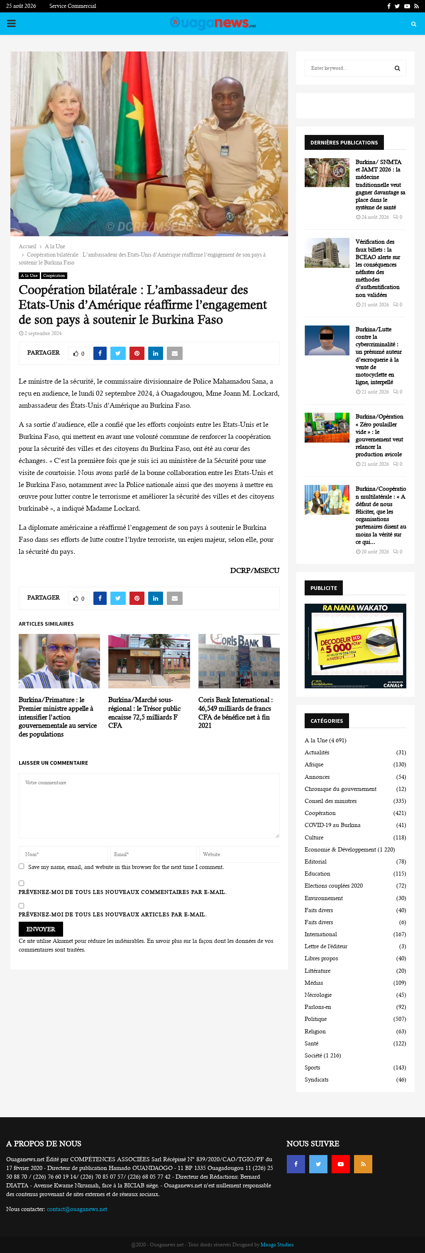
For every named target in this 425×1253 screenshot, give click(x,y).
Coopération (54, 275)
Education (317, 873)
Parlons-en (318, 1006)
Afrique (314, 764)
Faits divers (319, 910)
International (321, 934)
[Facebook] (296, 1164)
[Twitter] (318, 1164)
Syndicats (316, 1079)
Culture (314, 837)
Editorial (316, 861)
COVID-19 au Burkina (333, 825)
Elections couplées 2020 (334, 885)
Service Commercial (72, 6)
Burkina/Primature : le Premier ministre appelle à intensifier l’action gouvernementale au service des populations (58, 717)
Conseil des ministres (331, 801)
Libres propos (321, 958)
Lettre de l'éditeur (326, 946)
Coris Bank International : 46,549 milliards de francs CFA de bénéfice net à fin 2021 (235, 712)
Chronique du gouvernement (340, 789)
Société (313, 1055)
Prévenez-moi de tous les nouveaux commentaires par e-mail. (123, 892)
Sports (312, 1067)
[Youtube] (341, 1164)
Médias (314, 982)
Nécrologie (318, 994)
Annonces (317, 776)
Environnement (324, 898)
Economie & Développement (340, 849)
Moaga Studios (277, 1245)
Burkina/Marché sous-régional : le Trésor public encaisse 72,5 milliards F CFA (144, 712)
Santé (311, 1043)
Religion (315, 1031)
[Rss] (363, 1164)
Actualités (317, 752)
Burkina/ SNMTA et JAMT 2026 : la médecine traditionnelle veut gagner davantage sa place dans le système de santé (380, 184)
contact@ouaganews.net (77, 1209)
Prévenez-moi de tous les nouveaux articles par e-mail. (113, 915)
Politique (316, 1019)
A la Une (29, 275)
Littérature (317, 970)
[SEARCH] (397, 68)
